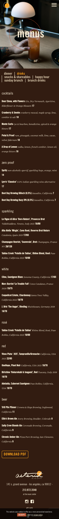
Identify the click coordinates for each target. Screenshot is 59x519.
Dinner (8, 73)
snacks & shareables (17, 77)
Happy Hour (42, 77)
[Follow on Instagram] (26, 501)
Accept (22, 515)
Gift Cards (29, 508)
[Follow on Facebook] (32, 501)
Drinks (21, 73)
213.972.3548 (29, 490)
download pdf (15, 454)
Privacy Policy (38, 515)
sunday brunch (13, 80)
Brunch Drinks (36, 80)
